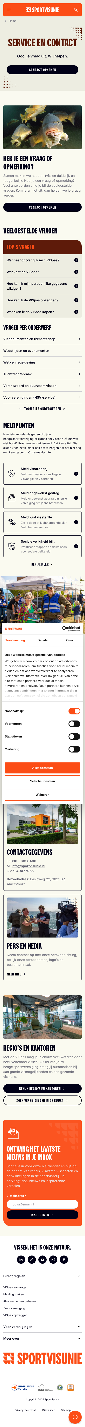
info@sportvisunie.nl (28, 866)
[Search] (75, 9)
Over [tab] (69, 640)
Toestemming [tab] (15, 640)
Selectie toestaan (42, 781)
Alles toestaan (42, 768)
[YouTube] (42, 1259)
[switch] (74, 723)
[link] (17, 974)
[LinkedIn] (21, 1259)
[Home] (42, 9)
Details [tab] (43, 640)
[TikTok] (32, 1259)
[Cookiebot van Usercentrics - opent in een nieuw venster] (62, 628)
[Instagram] (53, 1259)
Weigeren (43, 794)
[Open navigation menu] (9, 9)
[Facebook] (64, 1259)
